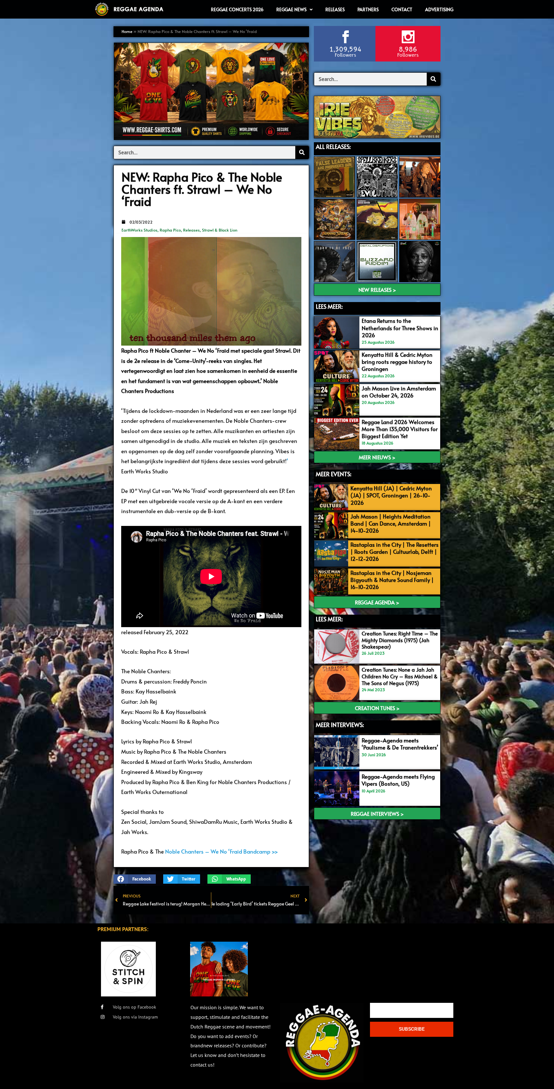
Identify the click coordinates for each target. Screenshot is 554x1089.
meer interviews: (340, 725)
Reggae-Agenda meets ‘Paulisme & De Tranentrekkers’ (400, 743)
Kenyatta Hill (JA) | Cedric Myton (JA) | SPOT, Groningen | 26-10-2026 (391, 495)
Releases (191, 230)
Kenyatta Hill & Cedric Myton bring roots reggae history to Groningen (397, 362)
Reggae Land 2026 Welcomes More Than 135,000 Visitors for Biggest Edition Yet (400, 429)
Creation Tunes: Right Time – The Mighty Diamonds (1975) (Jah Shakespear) (400, 640)
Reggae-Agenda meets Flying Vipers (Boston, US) (398, 780)
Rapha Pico (170, 230)
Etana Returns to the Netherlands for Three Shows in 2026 (400, 328)
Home (127, 31)
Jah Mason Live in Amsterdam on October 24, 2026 (399, 391)
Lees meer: (329, 619)
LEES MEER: (329, 306)
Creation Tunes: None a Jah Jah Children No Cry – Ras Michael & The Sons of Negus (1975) (400, 676)
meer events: (333, 474)
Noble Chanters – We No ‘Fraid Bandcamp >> (221, 851)
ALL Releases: (333, 147)
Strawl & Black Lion (219, 230)
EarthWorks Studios (139, 230)
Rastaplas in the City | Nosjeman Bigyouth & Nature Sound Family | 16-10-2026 (392, 580)
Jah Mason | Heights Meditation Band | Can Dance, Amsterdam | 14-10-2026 (390, 523)
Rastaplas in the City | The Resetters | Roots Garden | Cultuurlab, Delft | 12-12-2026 (394, 551)
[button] (134, 879)
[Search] (302, 152)
